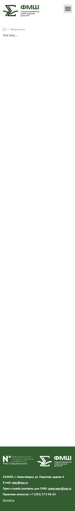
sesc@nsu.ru (20, 482)
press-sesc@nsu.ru (59, 488)
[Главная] (4, 29)
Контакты (8, 500)
